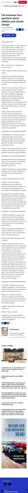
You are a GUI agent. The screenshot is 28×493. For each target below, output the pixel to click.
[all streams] (26, 491)
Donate (23, 2)
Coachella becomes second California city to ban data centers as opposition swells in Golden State (13, 369)
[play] (2, 491)
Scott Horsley (9, 27)
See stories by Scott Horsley (17, 337)
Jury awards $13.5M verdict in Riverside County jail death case (12, 403)
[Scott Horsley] (4, 331)
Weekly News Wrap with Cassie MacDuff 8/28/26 (12, 377)
